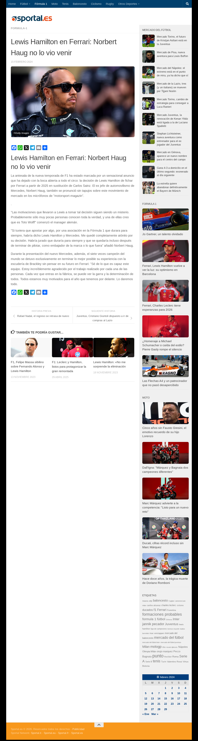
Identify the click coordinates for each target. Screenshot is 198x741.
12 (145, 698)
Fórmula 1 (41, 3)
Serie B (148, 661)
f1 (155, 609)
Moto (55, 3)
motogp (155, 647)
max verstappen (157, 633)
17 (178, 698)
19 (145, 703)
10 (178, 693)
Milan (146, 646)
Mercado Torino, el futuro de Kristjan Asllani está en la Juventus (172, 40)
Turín (163, 661)
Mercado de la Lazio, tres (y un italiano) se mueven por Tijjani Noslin (171, 87)
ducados (147, 609)
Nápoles (183, 646)
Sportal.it (36, 733)
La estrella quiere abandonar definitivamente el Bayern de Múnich (172, 187)
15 (165, 698)
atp (150, 601)
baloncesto (160, 600)
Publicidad (78, 729)
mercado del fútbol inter (151, 642)
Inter (176, 619)
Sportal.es (77, 733)
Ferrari (161, 609)
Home (12, 3)
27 (152, 709)
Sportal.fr (63, 733)
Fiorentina (171, 610)
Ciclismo (96, 3)
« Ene (145, 714)
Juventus (171, 624)
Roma (175, 656)
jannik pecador (153, 624)
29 (165, 709)
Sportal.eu (50, 733)
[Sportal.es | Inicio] (32, 18)
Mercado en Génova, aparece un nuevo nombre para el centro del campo (172, 156)
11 (185, 693)
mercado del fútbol (168, 638)
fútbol (161, 619)
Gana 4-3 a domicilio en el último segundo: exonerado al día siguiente (172, 171)
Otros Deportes (127, 3)
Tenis (65, 3)
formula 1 (149, 619)
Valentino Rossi (174, 661)
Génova (169, 619)
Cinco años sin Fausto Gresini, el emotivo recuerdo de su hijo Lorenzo (164, 432)
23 (172, 703)
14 (158, 698)
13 (152, 698)
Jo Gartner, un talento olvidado (162, 234)
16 (172, 698)
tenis (156, 661)
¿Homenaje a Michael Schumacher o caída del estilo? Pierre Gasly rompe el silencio (163, 345)
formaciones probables (162, 614)
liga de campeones (159, 629)
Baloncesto (80, 3)
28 (158, 709)
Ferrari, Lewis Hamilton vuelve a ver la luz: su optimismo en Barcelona (163, 270)
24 (178, 703)
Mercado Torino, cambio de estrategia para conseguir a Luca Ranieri (172, 103)
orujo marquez (165, 651)
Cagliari (171, 601)
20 (152, 703)
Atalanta (145, 601)
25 (185, 703)
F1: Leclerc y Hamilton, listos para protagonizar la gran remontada (69, 366)
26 (145, 709)
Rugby (110, 3)
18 (185, 698)
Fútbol (24, 3)
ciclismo (180, 605)
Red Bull (168, 657)
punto (158, 655)
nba (164, 647)
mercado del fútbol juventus (171, 642)
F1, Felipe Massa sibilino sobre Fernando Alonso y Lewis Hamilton (27, 366)
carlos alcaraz (154, 605)
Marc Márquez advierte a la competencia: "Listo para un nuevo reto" (165, 507)
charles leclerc (168, 605)
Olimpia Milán (149, 651)
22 (165, 703)
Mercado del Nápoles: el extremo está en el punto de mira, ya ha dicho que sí (172, 72)
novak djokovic (172, 647)
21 (158, 703)
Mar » (154, 714)
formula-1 (19, 28)
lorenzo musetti (173, 629)
